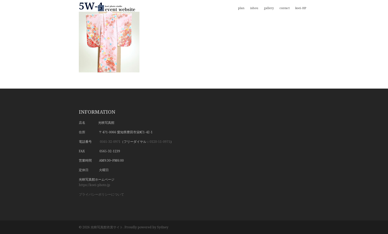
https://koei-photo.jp (94, 185)
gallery (269, 8)
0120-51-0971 (160, 141)
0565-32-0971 (110, 141)
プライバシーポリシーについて (101, 194)
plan (241, 8)
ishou (254, 8)
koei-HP (300, 8)
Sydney (162, 227)
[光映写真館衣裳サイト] (115, 8)
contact (284, 8)
